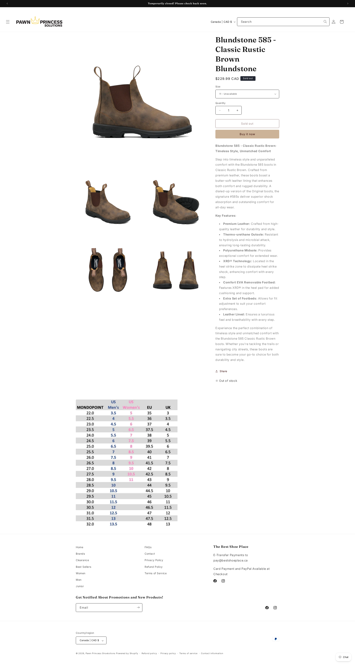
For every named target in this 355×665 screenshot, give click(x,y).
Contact (150, 553)
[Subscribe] (138, 607)
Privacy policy (168, 653)
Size (218, 86)
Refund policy (149, 653)
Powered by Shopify (127, 653)
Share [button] (223, 371)
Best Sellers (83, 566)
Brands (80, 553)
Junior (80, 586)
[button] (8, 22)
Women (80, 573)
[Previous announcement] (7, 3)
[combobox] (283, 22)
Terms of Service (156, 573)
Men (79, 579)
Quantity (220, 102)
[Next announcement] (348, 3)
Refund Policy (154, 566)
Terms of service (188, 653)
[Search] (325, 22)
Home (79, 547)
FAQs (148, 547)
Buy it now (247, 134)
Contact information (212, 653)
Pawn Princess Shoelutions (101, 653)
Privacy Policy (154, 560)
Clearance (82, 560)
